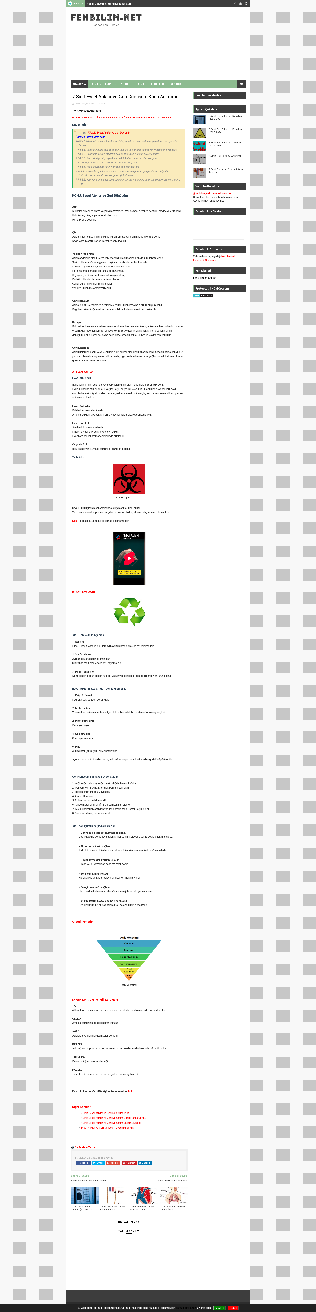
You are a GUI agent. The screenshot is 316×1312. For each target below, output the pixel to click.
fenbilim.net (106, 17)
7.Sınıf (124, 84)
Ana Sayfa (79, 84)
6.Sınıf (109, 84)
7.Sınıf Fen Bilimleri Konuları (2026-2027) (82, 1208)
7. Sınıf (101, 104)
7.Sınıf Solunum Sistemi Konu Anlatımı (109, 3)
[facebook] (234, 3)
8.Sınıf (140, 84)
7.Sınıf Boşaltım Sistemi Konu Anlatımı (113, 1208)
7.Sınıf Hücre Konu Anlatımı (225, 156)
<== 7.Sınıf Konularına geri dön (86, 111)
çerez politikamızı (186, 1307)
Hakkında (175, 84)
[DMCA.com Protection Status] (203, 295)
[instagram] (246, 3)
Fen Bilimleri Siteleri (204, 277)
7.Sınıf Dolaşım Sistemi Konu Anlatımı (142, 1208)
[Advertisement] (185, 52)
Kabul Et (219, 1308)
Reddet (233, 1308)
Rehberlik (158, 84)
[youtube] (240, 3)
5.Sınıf (94, 84)
